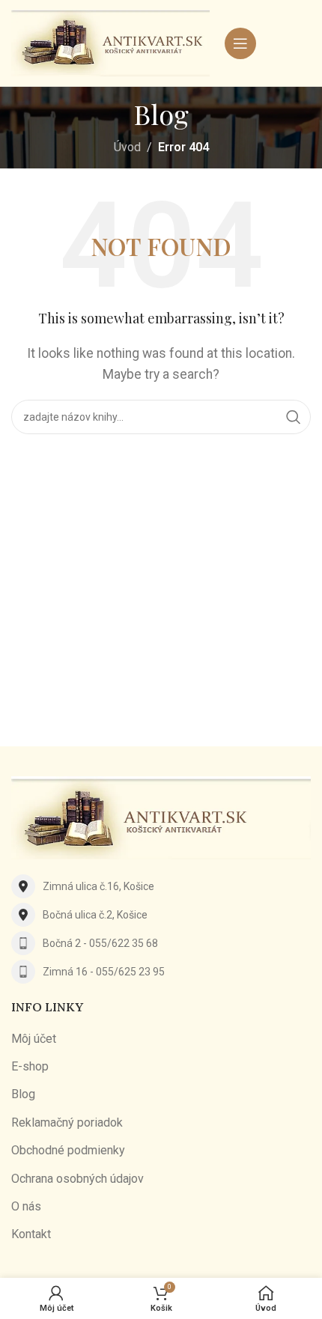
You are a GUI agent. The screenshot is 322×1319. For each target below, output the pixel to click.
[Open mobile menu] (240, 43)
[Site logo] (110, 42)
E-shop (30, 1066)
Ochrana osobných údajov (77, 1179)
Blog (23, 1094)
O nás (26, 1206)
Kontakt (31, 1234)
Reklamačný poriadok (67, 1122)
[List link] (161, 886)
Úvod (127, 147)
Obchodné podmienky (68, 1150)
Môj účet (33, 1039)
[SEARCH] (293, 417)
